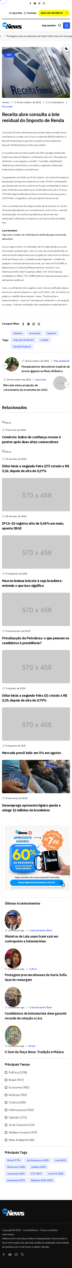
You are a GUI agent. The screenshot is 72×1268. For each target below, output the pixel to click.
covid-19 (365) (55, 1173)
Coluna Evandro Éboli (40, 930)
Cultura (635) (17, 1102)
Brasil (32, 1045)
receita (44, 339)
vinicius (5, 102)
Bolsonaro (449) (16, 1166)
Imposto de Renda (23, 339)
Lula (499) (60, 1160)
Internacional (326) (21, 1110)
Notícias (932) (18, 1095)
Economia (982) (19, 1087)
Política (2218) (18, 1072)
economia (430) (16, 1173)
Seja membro (49, 25)
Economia (7, 106)
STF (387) (36, 1173)
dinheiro (17, 333)
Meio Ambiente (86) (21, 1140)
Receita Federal (22, 346)
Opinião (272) (18, 1117)
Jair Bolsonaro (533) (37, 1160)
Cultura (33, 968)
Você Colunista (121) (21, 1125)
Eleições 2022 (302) (42, 1180)
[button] (66, 25)
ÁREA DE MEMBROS (52, 13)
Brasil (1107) (16, 1080)
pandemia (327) (16, 1180)
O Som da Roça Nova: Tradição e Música (34, 1052)
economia (34, 333)
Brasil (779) (13, 1160)
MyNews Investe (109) (23, 1132)
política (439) (38, 1166)
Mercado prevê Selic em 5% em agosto (31, 753)
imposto (51, 333)
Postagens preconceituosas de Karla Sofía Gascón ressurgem (35, 36)
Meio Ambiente (61, 360)
